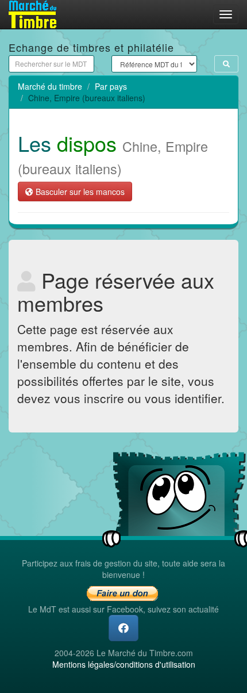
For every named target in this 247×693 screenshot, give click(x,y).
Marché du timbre (50, 86)
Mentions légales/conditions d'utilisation (123, 664)
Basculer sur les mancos (79, 191)
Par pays (111, 86)
